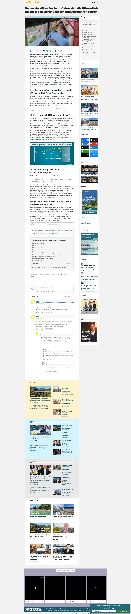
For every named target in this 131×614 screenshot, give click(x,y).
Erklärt (56, 513)
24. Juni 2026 (66, 495)
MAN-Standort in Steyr (59, 216)
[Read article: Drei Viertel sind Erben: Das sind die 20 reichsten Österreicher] (57, 443)
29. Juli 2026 (34, 442)
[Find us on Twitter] (97, 2)
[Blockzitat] (49, 291)
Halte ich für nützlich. (38, 247)
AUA (69, 193)
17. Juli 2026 (56, 561)
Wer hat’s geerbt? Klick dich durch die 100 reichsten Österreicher (39, 439)
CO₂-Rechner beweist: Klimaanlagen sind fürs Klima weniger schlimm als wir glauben (40, 558)
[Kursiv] (39, 291)
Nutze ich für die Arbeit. (39, 243)
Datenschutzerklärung (72, 613)
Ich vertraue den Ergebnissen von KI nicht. (43, 252)
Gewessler (41, 274)
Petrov (46, 334)
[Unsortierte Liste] (47, 291)
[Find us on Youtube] (99, 2)
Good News (57, 531)
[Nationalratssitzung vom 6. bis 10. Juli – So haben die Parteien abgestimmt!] (89, 244)
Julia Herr (53, 274)
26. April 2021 (58, 47)
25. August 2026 (34, 519)
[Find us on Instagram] (92, 2)
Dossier (67, 2)
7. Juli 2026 (65, 455)
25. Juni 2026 (66, 486)
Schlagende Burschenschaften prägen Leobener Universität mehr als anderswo (89, 81)
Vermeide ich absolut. (38, 260)
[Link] (53, 291)
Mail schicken (55, 233)
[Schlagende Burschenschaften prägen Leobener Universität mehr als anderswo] (89, 73)
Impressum (27, 613)
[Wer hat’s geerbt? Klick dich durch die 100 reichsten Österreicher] (89, 107)
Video (72, 2)
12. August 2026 (66, 396)
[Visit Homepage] (33, 2)
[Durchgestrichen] (43, 291)
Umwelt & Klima (42, 47)
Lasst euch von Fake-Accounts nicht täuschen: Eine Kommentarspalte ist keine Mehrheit (89, 269)
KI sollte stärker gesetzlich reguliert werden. (43, 258)
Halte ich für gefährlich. (38, 249)
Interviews (53, 2)
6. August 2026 (66, 406)
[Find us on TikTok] (94, 2)
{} (54, 291)
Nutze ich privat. (37, 245)
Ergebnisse (69, 263)
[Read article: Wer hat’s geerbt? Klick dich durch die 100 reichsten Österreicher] (40, 430)
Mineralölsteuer (64, 274)
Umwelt (32, 276)
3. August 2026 (66, 416)
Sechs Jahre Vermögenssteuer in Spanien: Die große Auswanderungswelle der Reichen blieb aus (67, 402)
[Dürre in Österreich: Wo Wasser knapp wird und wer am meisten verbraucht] (89, 121)
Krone (67, 120)
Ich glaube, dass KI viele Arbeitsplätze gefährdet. (44, 256)
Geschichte (34, 473)
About (77, 2)
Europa (33, 395)
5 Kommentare (74, 46)
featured (35, 274)
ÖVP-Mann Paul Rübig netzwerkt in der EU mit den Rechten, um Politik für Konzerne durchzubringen (62, 558)
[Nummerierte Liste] (45, 291)
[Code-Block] (51, 291)
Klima (58, 274)
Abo (86, 2)
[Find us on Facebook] (86, 613)
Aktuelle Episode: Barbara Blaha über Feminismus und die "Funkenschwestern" (89, 223)
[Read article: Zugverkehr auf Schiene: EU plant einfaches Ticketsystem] (40, 391)
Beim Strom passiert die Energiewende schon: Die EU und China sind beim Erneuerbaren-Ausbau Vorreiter (89, 278)
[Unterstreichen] (41, 291)
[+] (56, 291)
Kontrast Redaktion (33, 47)
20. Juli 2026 (66, 446)
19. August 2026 (34, 402)
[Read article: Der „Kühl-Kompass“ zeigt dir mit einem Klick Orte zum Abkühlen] (57, 412)
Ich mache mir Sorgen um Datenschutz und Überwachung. (46, 254)
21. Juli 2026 (66, 437)
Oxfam (47, 98)
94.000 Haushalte (53, 84)
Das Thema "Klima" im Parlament (53, 224)
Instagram (47, 274)
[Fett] (37, 291)
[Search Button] (105, 2)
